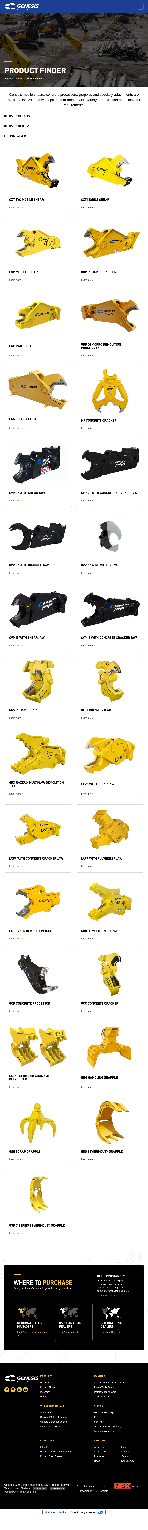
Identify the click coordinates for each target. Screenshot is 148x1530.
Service (98, 1422)
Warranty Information (104, 1431)
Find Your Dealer (67, 1332)
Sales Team (100, 1451)
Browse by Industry (17, 126)
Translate (103, 1491)
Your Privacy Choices (83, 1512)
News (97, 1461)
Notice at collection (56, 1512)
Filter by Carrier (15, 136)
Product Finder (48, 1387)
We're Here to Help (104, 1412)
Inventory (45, 1392)
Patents (44, 1396)
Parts (96, 1417)
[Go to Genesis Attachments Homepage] (21, 6)
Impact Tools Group (104, 1387)
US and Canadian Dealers (53, 1422)
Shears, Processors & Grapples (110, 1382)
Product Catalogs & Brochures (55, 1451)
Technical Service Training (107, 1426)
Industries (99, 1456)
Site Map (25, 1488)
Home (8, 78)
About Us (99, 1447)
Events (124, 1447)
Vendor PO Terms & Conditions (20, 1492)
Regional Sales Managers (53, 1417)
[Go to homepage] (21, 1378)
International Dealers (51, 1426)
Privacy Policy (41, 1488)
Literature (45, 1447)
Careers (125, 1451)
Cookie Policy (58, 1488)
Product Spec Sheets (51, 1456)
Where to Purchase (50, 1412)
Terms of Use (11, 1488)
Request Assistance (107, 1295)
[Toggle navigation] (141, 7)
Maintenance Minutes (105, 1392)
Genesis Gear (128, 1461)
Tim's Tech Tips (102, 1396)
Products (18, 78)
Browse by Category (17, 116)
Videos (124, 1456)
